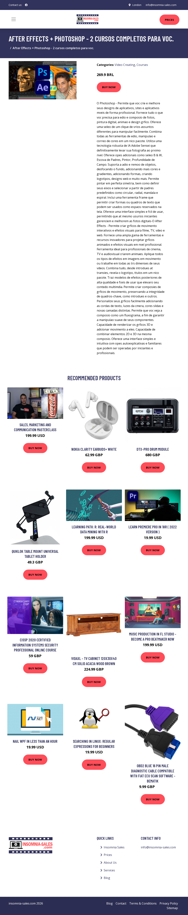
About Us (110, 863)
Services (109, 870)
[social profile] (26, 4)
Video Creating (125, 65)
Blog (107, 878)
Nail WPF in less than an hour (35, 741)
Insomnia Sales (114, 847)
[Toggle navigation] (14, 19)
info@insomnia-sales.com (161, 5)
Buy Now (109, 87)
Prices (169, 20)
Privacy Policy (169, 903)
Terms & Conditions (143, 903)
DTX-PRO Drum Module (153, 449)
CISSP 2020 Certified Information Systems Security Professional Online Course (35, 644)
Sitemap (172, 908)
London (136, 5)
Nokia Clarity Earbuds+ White (94, 449)
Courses (142, 65)
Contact (121, 903)
